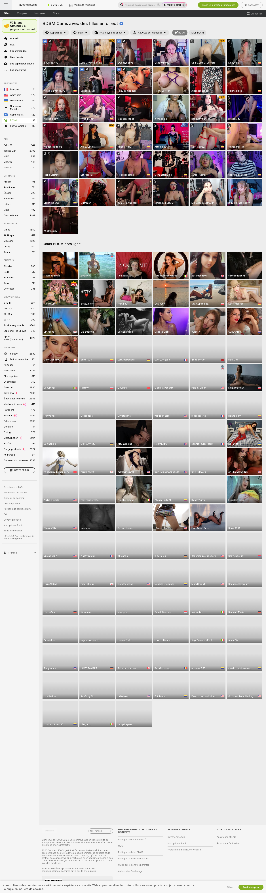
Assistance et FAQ (13, 487)
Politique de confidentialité (17, 509)
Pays (81, 32)
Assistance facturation (15, 492)
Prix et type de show (111, 32)
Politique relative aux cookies (133, 858)
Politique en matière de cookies (23, 889)
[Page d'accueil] (28, 5)
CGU (6, 514)
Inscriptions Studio (13, 525)
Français (98, 831)
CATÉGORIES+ (21, 470)
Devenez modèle (12, 520)
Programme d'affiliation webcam (185, 849)
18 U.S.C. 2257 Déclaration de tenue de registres (19, 537)
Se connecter (251, 5)
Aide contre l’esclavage (130, 871)
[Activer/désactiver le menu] (6, 5)
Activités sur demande (150, 32)
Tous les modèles (13, 530)
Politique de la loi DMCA (130, 852)
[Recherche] (158, 4)
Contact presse (12, 503)
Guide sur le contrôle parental (133, 865)
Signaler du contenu (14, 498)
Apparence (56, 32)
